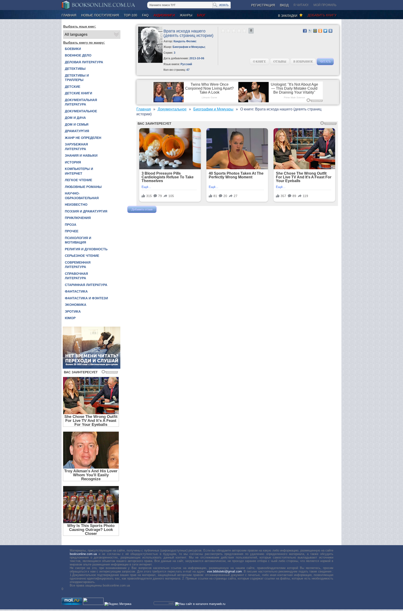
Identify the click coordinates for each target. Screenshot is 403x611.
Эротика (73, 311)
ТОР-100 (130, 15)
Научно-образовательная (82, 195)
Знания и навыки (81, 155)
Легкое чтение (78, 180)
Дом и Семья (76, 124)
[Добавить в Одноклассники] (320, 31)
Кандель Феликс (185, 41)
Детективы (75, 69)
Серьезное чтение (82, 256)
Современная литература (77, 265)
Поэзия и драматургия (86, 211)
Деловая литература (84, 62)
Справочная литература (76, 276)
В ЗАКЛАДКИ (288, 16)
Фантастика (76, 291)
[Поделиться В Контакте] (330, 31)
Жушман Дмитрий (170, 209)
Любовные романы (83, 187)
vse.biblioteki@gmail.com (224, 571)
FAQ (145, 15)
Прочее (71, 231)
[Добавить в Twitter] (325, 31)
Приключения (78, 218)
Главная (69, 15)
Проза (70, 224)
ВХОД (284, 5)
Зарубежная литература (76, 146)
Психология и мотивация (78, 240)
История (73, 162)
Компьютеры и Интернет (79, 171)
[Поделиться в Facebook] (305, 31)
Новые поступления (100, 15)
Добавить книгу (322, 15)
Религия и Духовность (86, 249)
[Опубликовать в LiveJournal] (310, 31)
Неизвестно (76, 204)
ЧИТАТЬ (325, 61)
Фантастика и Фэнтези (86, 298)
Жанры (186, 15)
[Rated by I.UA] (93, 604)
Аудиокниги (164, 15)
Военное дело (78, 55)
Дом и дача (75, 118)
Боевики (73, 49)
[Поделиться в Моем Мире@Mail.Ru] (315, 31)
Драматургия (77, 131)
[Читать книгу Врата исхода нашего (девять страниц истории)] (150, 62)
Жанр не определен (83, 138)
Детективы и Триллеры (77, 78)
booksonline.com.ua (83, 554)
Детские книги (78, 93)
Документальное (81, 111)
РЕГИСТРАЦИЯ (263, 5)
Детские (72, 86)
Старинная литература (86, 285)
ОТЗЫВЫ (279, 61)
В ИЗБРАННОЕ (303, 61)
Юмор (70, 318)
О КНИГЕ (259, 61)
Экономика (75, 305)
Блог (201, 15)
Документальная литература (81, 102)
